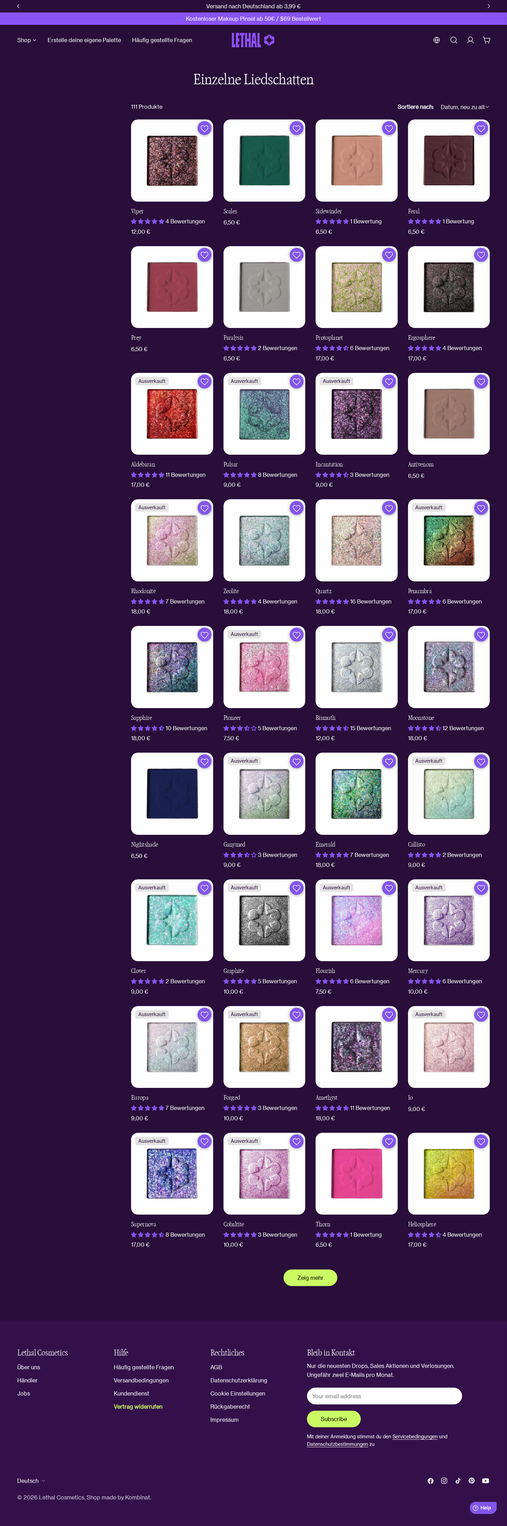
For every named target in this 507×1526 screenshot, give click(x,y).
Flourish (325, 971)
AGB (216, 1367)
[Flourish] (357, 920)
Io (410, 1098)
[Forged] (264, 1047)
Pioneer (232, 718)
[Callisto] (449, 794)
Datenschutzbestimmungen (337, 1444)
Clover (138, 971)
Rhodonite (143, 591)
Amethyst (327, 1098)
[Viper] (172, 160)
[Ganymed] (264, 794)
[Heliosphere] (449, 1174)
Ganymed (234, 845)
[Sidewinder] (357, 160)
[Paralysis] (264, 287)
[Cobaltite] (264, 1174)
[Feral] (449, 160)
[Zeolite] (264, 540)
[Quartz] (357, 540)
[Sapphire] (172, 667)
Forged (231, 1098)
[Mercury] (449, 920)
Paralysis (233, 338)
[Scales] (264, 160)
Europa (139, 1098)
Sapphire (141, 718)
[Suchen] (454, 40)
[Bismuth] (357, 667)
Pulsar (230, 464)
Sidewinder (329, 211)
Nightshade (144, 845)
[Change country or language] (436, 40)
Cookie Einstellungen (237, 1393)
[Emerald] (357, 794)
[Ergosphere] (449, 287)
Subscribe (334, 1419)
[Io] (449, 1047)
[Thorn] (357, 1174)
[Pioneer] (264, 667)
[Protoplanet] (357, 287)
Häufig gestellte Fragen (144, 1367)
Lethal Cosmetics (61, 1497)
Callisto (416, 845)
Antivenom (421, 464)
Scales (230, 211)
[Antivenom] (449, 414)
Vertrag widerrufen (138, 1406)
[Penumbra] (449, 540)
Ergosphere (421, 338)
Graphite (233, 971)
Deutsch (28, 1480)
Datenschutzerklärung (238, 1380)
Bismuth (325, 718)
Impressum (224, 1419)
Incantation (329, 464)
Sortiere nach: (416, 106)
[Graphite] (264, 920)
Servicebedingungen (415, 1436)
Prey (136, 338)
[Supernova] (172, 1174)
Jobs (23, 1393)
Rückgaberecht (230, 1406)
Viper (137, 211)
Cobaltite (233, 1224)
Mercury (418, 971)
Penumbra (420, 591)
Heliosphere (422, 1224)
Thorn (323, 1224)
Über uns (28, 1367)
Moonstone (421, 718)
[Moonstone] (449, 667)
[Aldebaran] (172, 414)
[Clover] (172, 920)
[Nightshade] (172, 794)
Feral (414, 211)
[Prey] (172, 287)
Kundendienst (131, 1393)
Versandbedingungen (141, 1380)
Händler (27, 1380)
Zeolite (231, 591)
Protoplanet (329, 338)
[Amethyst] (357, 1047)
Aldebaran (143, 464)
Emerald (325, 845)
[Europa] (172, 1047)
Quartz (323, 591)
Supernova (143, 1224)
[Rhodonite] (172, 540)
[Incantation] (357, 414)
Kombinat (137, 1497)
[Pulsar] (264, 414)
